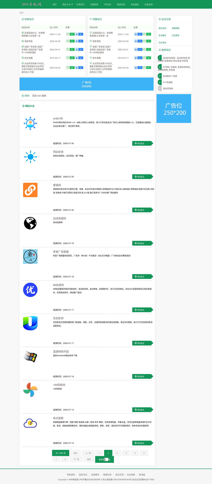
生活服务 (162, 35)
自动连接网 (59, 218)
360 (39, 95)
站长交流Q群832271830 (143, 479)
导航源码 (71, 474)
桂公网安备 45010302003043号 (117, 479)
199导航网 (59, 385)
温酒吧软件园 (61, 351)
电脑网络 (175, 28)
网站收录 (58, 152)
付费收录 (94, 4)
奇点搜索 (58, 418)
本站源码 (135, 4)
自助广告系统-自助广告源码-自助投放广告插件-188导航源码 (32, 49)
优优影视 (58, 318)
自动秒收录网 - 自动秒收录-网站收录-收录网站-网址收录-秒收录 (174, 59)
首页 (55, 4)
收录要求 (95, 474)
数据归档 (107, 474)
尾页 (89, 459)
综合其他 (162, 42)
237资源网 (167, 82)
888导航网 (74, 479)
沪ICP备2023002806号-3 (90, 479)
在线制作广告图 (170, 76)
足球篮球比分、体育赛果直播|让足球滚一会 (33, 34)
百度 (34, 95)
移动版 (142, 474)
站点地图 (131, 474)
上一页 (88, 453)
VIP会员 (107, 4)
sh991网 (58, 118)
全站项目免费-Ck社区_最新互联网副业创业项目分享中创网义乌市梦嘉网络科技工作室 (33, 67)
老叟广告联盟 (61, 251)
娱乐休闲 (162, 28)
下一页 (76, 459)
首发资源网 (168, 88)
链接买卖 (121, 4)
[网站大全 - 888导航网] (33, 5)
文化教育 (175, 35)
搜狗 (44, 95)
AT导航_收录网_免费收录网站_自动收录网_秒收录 (174, 68)
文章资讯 (80, 4)
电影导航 (29, 41)
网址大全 (66, 4)
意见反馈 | (120, 474)
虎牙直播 (29, 57)
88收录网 (58, 285)
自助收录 (149, 4)
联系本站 (83, 474)
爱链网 (57, 185)
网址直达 (140, 143)
